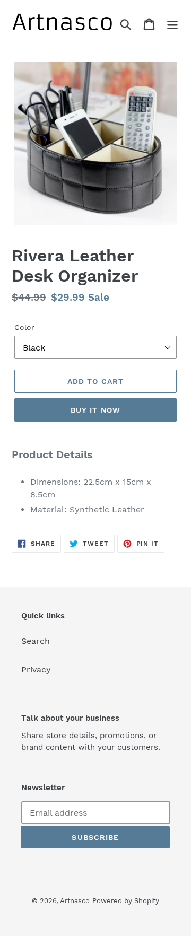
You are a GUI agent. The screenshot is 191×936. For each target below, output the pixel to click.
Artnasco (75, 901)
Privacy (36, 669)
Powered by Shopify (125, 901)
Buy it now (95, 410)
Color (24, 327)
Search (35, 641)
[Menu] (172, 24)
